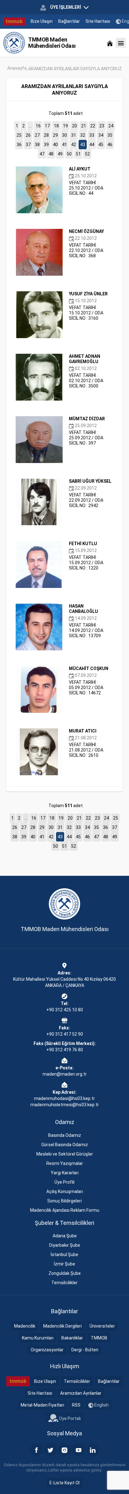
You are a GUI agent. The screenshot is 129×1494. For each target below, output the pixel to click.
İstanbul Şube (64, 1254)
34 (100, 135)
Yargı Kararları (65, 1172)
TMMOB (99, 1337)
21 (83, 125)
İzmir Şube (64, 1263)
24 (110, 125)
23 (101, 125)
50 (69, 153)
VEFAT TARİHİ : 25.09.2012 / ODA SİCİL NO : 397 (87, 431)
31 (73, 135)
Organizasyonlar (47, 1349)
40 (55, 144)
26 (28, 135)
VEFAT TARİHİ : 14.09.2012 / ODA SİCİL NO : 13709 (86, 621)
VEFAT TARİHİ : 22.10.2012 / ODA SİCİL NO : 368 (86, 243)
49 (60, 153)
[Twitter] (50, 1449)
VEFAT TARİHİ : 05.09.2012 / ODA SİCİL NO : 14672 (88, 680)
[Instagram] (64, 1449)
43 (82, 144)
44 (91, 144)
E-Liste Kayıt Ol (64, 1482)
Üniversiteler (102, 1326)
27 (37, 135)
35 (109, 135)
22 (92, 125)
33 (91, 135)
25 (19, 135)
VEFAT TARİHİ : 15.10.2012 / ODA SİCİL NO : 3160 (88, 306)
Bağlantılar (69, 21)
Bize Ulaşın (42, 21)
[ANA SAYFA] (110, 43)
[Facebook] (36, 1449)
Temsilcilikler (64, 1282)
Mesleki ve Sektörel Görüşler (64, 1153)
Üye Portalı (69, 1418)
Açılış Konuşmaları (64, 1191)
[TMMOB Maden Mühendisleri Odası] (14, 43)
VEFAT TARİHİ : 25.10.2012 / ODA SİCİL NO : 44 (86, 181)
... (30, 125)
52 (87, 153)
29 (55, 135)
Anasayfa (17, 68)
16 (38, 125)
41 (64, 144)
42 (73, 144)
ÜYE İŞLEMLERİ (65, 7)
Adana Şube (65, 1235)
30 (64, 135)
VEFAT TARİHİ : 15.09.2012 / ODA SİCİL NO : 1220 (86, 555)
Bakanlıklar (72, 1337)
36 (19, 144)
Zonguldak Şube (65, 1273)
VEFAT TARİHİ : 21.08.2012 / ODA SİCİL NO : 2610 (86, 743)
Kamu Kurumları (38, 1337)
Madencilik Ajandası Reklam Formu (64, 1210)
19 (65, 125)
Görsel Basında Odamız (64, 1144)
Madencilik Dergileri (62, 1326)
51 (78, 153)
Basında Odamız (64, 1135)
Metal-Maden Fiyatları (42, 1405)
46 (109, 144)
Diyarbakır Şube (64, 1245)
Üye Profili (64, 1182)
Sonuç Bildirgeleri (64, 1200)
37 (28, 144)
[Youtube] (78, 1449)
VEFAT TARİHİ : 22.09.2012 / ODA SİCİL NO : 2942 (90, 493)
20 (74, 125)
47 (41, 153)
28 (46, 135)
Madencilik (24, 1326)
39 (46, 144)
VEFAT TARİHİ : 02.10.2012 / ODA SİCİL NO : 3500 (86, 371)
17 (47, 125)
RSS (76, 1405)
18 (56, 125)
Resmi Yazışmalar (64, 1163)
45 (100, 144)
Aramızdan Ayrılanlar (80, 1393)
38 (37, 144)
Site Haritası (97, 21)
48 (51, 153)
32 (82, 135)
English (101, 1405)
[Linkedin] (92, 1449)
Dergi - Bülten (84, 1349)
